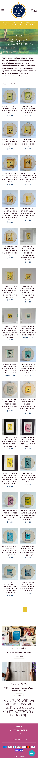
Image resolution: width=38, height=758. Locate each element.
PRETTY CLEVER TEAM (19, 730)
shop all (19, 657)
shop (19, 695)
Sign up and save (18, 740)
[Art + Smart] (19, 636)
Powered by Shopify (19, 756)
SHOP (19, 734)
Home (18, 36)
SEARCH (19, 727)
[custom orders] (19, 671)
